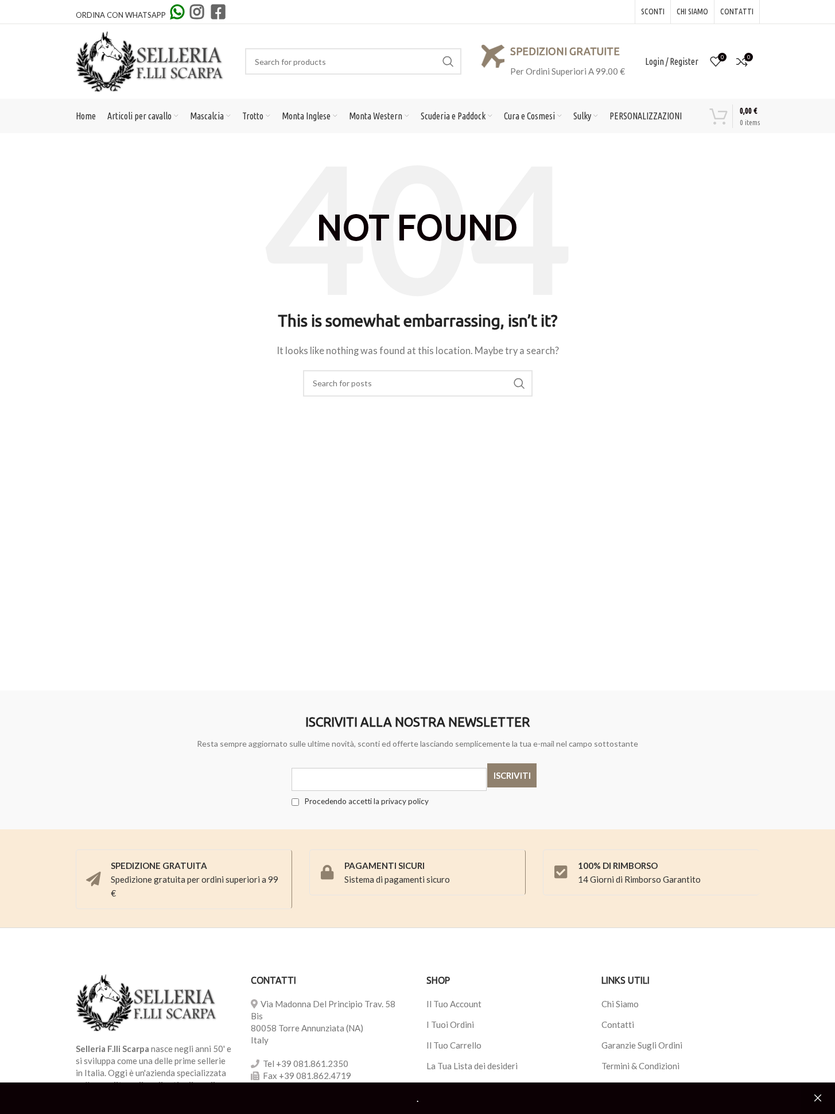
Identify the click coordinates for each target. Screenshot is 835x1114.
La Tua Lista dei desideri (472, 1066)
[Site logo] (150, 60)
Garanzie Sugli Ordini (641, 1045)
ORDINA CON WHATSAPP (122, 15)
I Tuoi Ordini (450, 1024)
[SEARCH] (448, 61)
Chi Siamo (620, 1004)
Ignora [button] (818, 1098)
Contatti (617, 1024)
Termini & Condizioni (640, 1066)
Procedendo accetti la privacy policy (365, 801)
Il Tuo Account (453, 1004)
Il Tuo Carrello (453, 1045)
